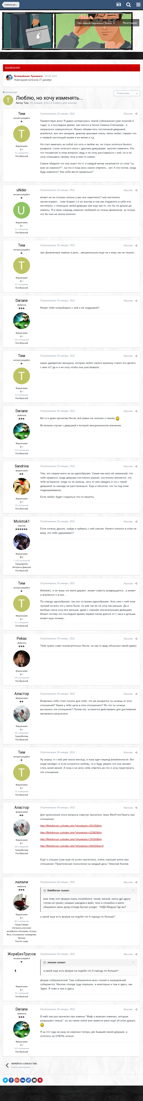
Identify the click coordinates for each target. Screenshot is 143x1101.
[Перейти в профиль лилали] (21, 902)
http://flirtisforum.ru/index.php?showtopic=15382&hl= (71, 832)
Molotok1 (22, 521)
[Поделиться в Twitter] (5, 1080)
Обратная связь (71, 1091)
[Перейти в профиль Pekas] (21, 658)
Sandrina (22, 466)
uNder (22, 190)
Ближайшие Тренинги (28, 76)
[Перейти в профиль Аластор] (21, 714)
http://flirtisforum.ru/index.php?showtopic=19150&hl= (71, 839)
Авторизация (11, 92)
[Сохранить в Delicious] (28, 1080)
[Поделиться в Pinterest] (40, 1080)
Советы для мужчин (65, 102)
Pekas (22, 638)
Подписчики (123, 93)
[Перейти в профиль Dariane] (21, 320)
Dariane (21, 300)
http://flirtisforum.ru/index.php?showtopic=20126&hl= (71, 825)
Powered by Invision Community (71, 1095)
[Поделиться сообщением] (136, 113)
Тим (26, 102)
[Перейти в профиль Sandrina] (21, 486)
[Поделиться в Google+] (17, 1080)
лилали (21, 882)
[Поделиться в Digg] (22, 1080)
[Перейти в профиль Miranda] (9, 78)
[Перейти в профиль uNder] (21, 210)
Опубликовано (57, 113)
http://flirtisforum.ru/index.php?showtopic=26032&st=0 (72, 845)
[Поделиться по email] (34, 1080)
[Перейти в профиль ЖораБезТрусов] (21, 974)
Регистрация (130, 23)
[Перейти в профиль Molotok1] (21, 541)
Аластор (21, 693)
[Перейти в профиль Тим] (8, 100)
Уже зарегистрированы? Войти (95, 23)
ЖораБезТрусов (22, 954)
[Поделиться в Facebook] (11, 1080)
